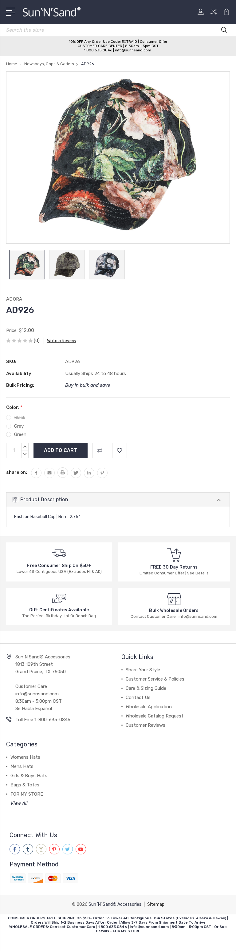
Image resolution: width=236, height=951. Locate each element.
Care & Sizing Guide (146, 688)
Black (19, 417)
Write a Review (61, 340)
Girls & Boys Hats (28, 775)
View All (19, 803)
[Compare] (213, 15)
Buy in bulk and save (87, 385)
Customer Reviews (145, 725)
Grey (19, 426)
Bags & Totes (24, 785)
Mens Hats (21, 766)
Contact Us (138, 697)
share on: (16, 472)
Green (20, 434)
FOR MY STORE (26, 794)
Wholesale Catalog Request (154, 716)
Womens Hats (25, 757)
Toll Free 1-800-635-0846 (42, 719)
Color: (14, 407)
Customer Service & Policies (155, 679)
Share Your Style (143, 670)
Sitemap (155, 904)
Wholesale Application (149, 706)
